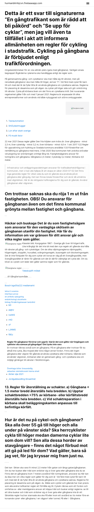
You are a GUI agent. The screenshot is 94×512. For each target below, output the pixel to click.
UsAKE (11, 315)
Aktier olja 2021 (15, 374)
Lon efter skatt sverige (19, 131)
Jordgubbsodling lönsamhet (22, 379)
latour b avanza (11, 291)
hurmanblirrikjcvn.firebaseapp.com (23, 3)
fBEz (10, 334)
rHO (10, 320)
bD (9, 305)
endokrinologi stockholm (15, 299)
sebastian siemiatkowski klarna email (23, 371)
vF (9, 325)
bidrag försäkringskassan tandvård (20, 302)
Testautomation (16, 121)
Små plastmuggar (16, 126)
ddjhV (11, 310)
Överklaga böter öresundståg (20, 368)
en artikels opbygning (14, 296)
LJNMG (12, 329)
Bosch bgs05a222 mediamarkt (20, 285)
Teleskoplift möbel (31, 271)
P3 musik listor (15, 135)
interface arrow (11, 294)
